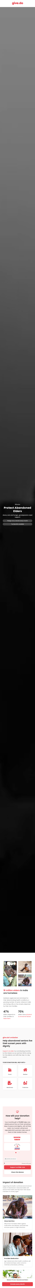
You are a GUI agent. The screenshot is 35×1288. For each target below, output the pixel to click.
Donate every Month (17, 1284)
